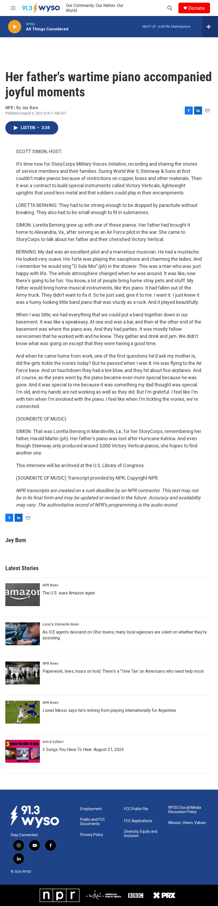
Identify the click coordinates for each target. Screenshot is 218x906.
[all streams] (210, 26)
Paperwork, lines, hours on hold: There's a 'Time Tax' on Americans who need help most (123, 671)
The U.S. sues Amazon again (69, 592)
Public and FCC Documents (92, 822)
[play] (14, 27)
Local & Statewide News (61, 624)
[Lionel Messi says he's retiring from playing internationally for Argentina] (22, 712)
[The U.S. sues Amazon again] (22, 594)
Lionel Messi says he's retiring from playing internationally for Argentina (109, 710)
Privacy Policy (91, 835)
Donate (196, 8)
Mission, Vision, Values (187, 823)
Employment (91, 809)
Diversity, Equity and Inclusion (140, 834)
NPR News (50, 585)
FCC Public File (136, 809)
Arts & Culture (53, 742)
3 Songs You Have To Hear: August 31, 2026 (83, 749)
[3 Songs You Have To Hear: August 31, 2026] (22, 751)
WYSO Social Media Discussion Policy (184, 810)
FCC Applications (138, 821)
